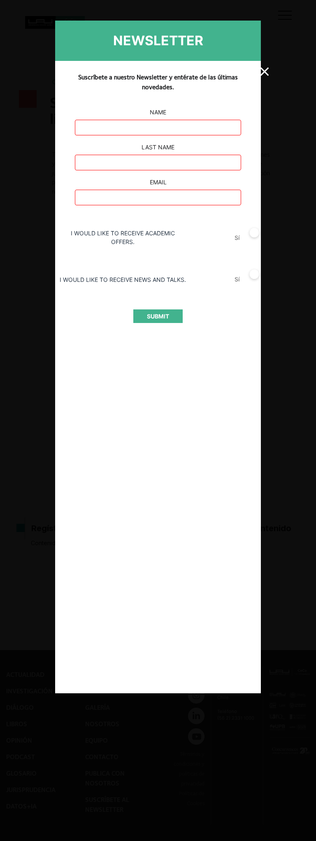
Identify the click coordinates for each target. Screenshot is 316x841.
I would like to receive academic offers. (123, 237)
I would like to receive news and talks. (123, 279)
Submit (158, 316)
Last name (158, 147)
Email (158, 182)
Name (158, 112)
